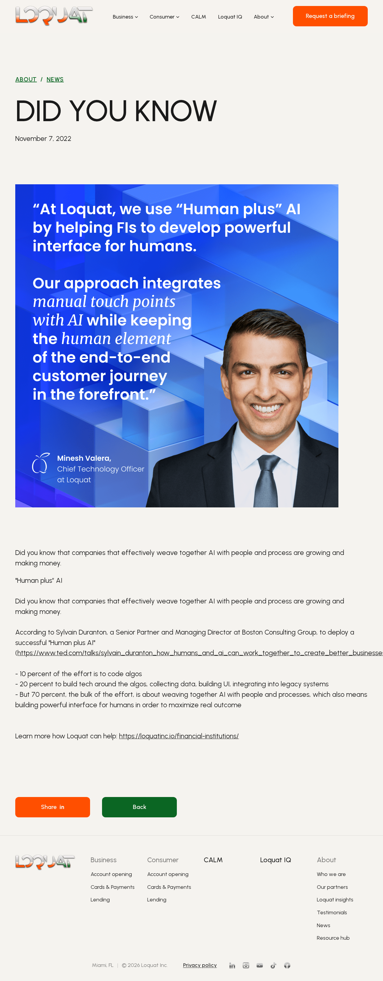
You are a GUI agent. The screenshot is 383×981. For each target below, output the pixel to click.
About (26, 79)
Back (139, 806)
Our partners (332, 887)
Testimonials (332, 912)
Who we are (331, 874)
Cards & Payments (113, 887)
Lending (100, 899)
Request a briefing (330, 15)
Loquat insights (335, 899)
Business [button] (123, 16)
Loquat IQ (230, 16)
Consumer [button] (162, 16)
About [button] (261, 16)
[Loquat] (54, 16)
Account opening (111, 874)
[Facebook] (287, 965)
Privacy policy (200, 965)
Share (52, 806)
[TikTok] (273, 965)
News (55, 79)
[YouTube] (260, 965)
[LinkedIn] (232, 965)
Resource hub (333, 938)
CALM (198, 16)
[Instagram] (246, 965)
